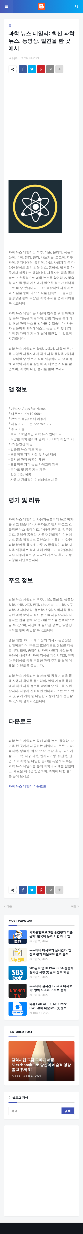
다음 (9, 906)
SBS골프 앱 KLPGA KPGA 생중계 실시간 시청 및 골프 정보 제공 (51, 970)
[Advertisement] (41, 124)
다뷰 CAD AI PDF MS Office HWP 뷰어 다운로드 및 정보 (48, 1006)
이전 (74, 906)
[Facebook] (23, 69)
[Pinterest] (41, 69)
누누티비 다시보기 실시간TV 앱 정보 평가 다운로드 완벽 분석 (50, 952)
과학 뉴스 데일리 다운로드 (27, 786)
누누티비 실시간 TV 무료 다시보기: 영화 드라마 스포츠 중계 (50, 988)
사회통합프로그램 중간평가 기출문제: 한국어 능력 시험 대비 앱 (51, 934)
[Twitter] (32, 69)
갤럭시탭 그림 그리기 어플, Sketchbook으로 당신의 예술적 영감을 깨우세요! (41, 1064)
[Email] (50, 69)
